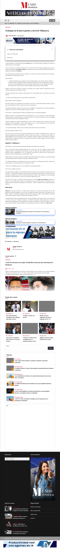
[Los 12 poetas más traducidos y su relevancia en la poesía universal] (8, 531)
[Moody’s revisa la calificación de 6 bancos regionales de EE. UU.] (47, 306)
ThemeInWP (37, 538)
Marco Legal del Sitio (35, 510)
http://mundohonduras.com (18, 249)
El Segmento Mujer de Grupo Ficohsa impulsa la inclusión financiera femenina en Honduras (33, 369)
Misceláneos (8, 27)
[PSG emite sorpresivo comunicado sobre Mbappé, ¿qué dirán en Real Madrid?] (13, 306)
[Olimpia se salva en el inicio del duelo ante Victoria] (47, 328)
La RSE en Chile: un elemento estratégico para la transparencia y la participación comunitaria (31, 399)
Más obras (10, 57)
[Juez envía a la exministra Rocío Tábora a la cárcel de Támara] (13, 328)
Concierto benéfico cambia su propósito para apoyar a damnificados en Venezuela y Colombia (20, 517)
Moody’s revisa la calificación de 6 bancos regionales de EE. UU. (45, 317)
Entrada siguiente (9, 256)
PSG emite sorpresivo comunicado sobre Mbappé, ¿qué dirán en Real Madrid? (13, 317)
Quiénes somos (34, 514)
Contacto (33, 518)
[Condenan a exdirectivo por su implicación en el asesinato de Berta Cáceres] (30, 328)
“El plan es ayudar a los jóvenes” (29, 316)
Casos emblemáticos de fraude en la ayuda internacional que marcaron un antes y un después (32, 376)
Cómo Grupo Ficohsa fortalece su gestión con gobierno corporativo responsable (31, 361)
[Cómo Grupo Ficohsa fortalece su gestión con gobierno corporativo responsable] (10, 360)
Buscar (7, 345)
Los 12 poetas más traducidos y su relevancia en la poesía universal (20, 532)
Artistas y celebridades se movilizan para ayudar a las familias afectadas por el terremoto (20, 525)
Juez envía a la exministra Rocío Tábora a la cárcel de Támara (13, 339)
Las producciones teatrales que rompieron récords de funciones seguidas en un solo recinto (21, 510)
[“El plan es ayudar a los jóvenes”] (30, 306)
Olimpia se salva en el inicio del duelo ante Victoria (46, 338)
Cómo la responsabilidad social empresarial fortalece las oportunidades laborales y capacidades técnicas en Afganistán (32, 392)
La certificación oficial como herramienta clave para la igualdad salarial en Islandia (32, 384)
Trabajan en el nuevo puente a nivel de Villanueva (27, 31)
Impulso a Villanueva (12, 54)
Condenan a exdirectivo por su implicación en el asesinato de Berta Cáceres (30, 339)
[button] (50, 20)
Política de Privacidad (35, 506)
